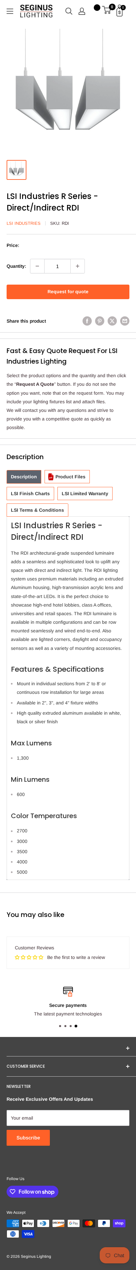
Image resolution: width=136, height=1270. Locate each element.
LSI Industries (24, 223)
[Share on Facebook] (87, 321)
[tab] (24, 477)
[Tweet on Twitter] (112, 321)
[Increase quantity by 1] (78, 266)
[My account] (82, 11)
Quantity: (16, 266)
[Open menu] (10, 11)
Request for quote (68, 291)
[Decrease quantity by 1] (37, 266)
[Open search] (69, 11)
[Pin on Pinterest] (99, 321)
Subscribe (28, 1137)
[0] (107, 11)
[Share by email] (124, 321)
